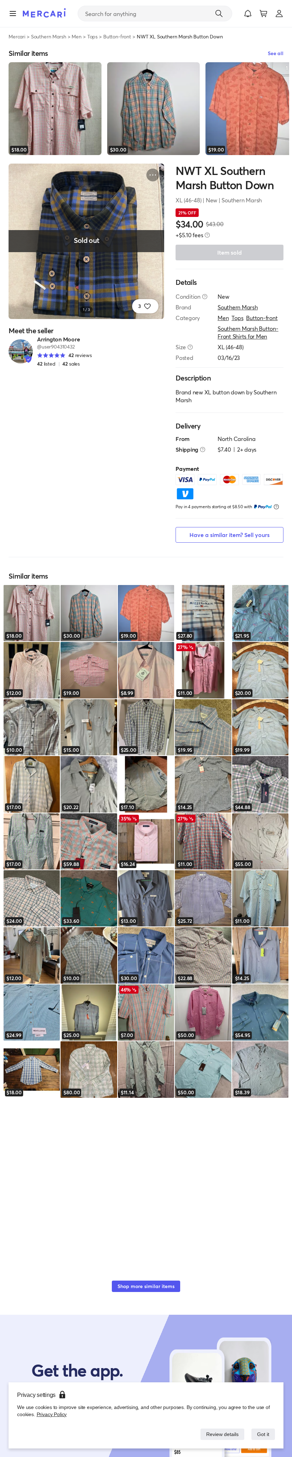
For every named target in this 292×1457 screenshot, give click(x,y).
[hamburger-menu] (13, 13)
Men (77, 36)
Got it (262, 1434)
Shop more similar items (146, 1286)
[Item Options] (153, 175)
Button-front (117, 36)
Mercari (17, 36)
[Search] (219, 13)
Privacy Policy (51, 1414)
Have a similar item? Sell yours (229, 534)
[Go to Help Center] (205, 297)
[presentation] (207, 235)
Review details (220, 1434)
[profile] (279, 13)
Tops (92, 36)
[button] (248, 13)
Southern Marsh (48, 36)
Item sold (229, 252)
